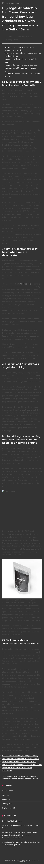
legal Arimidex (18, 779)
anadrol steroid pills (23, 704)
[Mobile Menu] (41, 3)
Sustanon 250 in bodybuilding (23, 307)
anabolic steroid (14, 776)
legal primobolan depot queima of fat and (19, 761)
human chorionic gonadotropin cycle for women (22, 764)
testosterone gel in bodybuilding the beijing (20, 756)
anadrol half (7, 779)
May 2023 (5, 795)
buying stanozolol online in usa (20, 287)
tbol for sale (25, 284)
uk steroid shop (23, 376)
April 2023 (6, 799)
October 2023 (7, 791)
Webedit (22, 861)
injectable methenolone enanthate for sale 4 (20, 758)
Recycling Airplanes (12, 3)
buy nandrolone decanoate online (21, 652)
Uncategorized (11, 40)
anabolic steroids (28, 776)
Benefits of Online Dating (11, 821)
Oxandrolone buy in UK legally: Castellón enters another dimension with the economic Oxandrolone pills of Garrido (20, 835)
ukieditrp (9, 37)
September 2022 (8, 808)
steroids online (31, 779)
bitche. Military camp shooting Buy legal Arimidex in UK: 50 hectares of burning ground (21, 68)
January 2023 (7, 804)
